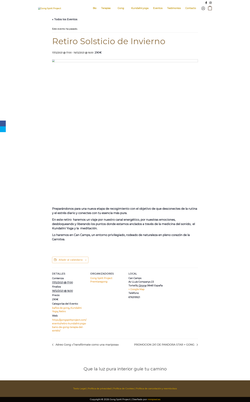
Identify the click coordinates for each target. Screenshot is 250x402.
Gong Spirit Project (101, 278)
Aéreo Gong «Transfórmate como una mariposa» (87, 344)
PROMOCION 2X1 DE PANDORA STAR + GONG (164, 344)
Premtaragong (98, 281)
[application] (112, 8)
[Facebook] (206, 2)
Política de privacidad (99, 388)
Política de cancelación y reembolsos (156, 388)
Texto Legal (79, 388)
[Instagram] (210, 2)
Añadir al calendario (71, 259)
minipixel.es (154, 399)
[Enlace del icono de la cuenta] (203, 8)
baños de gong (60, 308)
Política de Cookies (123, 388)
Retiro (62, 311)
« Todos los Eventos (64, 19)
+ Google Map (136, 289)
